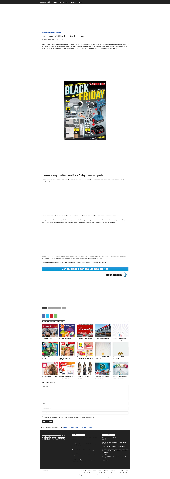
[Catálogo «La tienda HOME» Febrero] (85, 330)
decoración (58, 308)
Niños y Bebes (115, 475)
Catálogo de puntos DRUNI (109, 437)
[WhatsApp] (55, 316)
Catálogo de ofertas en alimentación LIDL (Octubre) (85, 357)
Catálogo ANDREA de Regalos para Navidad (113, 446)
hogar (63, 308)
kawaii (45, 39)
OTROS (127, 477)
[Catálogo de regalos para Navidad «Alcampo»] (103, 368)
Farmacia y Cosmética (89, 472)
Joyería (101, 475)
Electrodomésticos (114, 470)
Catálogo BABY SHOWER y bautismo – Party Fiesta (120, 339)
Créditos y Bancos (92, 470)
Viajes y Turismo (119, 477)
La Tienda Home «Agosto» (102, 338)
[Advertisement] (85, 17)
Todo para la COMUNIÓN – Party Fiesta (102, 357)
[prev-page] (125, 321)
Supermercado (97, 477)
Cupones (100, 470)
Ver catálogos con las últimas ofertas (85, 268)
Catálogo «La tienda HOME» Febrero (84, 339)
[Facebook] (43, 316)
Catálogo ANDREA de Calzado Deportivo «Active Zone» (114, 457)
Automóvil (83, 470)
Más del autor (60, 321)
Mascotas (107, 475)
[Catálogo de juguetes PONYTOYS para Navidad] (67, 330)
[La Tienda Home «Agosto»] (103, 330)
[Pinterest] (51, 316)
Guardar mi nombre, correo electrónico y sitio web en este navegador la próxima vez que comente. (69, 417)
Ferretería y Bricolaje (100, 472)
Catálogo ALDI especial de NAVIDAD (49, 357)
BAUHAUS (58, 32)
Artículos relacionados (48, 321)
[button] (128, 2)
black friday (51, 308)
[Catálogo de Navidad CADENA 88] (50, 330)
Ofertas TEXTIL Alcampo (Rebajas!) (83, 377)
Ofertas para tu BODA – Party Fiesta (119, 357)
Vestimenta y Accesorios (108, 477)
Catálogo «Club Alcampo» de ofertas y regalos (67, 377)
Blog (80, 2)
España (65, 2)
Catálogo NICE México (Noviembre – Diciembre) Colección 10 (114, 451)
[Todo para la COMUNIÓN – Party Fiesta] (103, 349)
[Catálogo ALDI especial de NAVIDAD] (50, 349)
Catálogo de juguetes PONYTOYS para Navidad (66, 339)
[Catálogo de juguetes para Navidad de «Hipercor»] (120, 368)
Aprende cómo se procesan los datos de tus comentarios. (78, 427)
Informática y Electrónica (81, 475)
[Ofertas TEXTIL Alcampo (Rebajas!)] (85, 368)
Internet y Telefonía (93, 475)
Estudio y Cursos (124, 470)
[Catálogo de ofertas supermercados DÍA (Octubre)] (67, 349)
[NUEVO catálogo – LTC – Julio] (50, 368)
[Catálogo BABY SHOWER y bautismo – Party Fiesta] (120, 330)
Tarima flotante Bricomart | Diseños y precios (86, 449)
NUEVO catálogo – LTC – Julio (49, 376)
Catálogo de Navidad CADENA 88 (47, 339)
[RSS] (47, 446)
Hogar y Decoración (111, 472)
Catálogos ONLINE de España (48, 32)
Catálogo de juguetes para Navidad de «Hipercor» (120, 377)
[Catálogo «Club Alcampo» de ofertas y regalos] (67, 368)
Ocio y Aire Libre (124, 475)
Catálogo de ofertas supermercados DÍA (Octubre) (64, 358)
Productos (57, 2)
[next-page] (127, 321)
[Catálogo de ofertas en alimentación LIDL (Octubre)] (85, 349)
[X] (47, 316)
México (73, 2)
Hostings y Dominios (123, 472)
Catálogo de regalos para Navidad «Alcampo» (102, 377)
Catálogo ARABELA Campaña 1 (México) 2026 (114, 442)
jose (73, 437)
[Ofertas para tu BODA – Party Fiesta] (120, 349)
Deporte (106, 470)
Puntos (90, 477)
